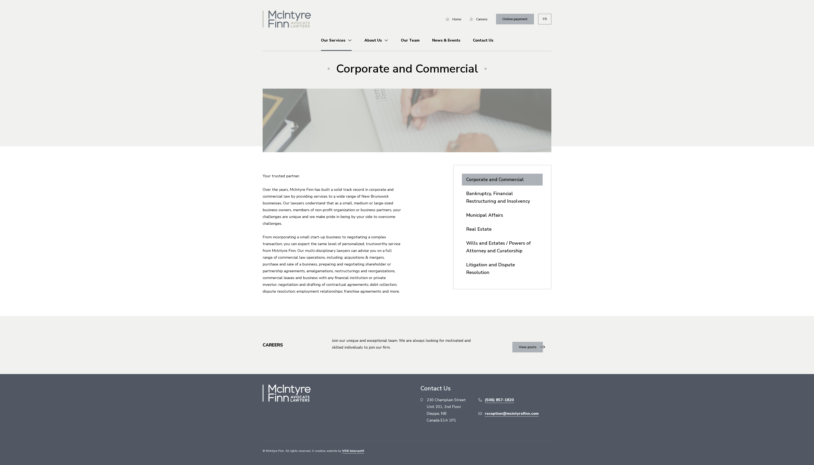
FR (545, 19)
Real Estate (479, 229)
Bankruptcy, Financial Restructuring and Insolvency (498, 197)
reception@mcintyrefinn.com (512, 413)
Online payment (515, 19)
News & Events (446, 40)
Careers (482, 19)
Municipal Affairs (484, 215)
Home (456, 19)
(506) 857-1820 (499, 399)
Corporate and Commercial (495, 179)
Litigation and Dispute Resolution (490, 269)
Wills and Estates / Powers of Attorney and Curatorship (498, 247)
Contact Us (483, 40)
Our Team (410, 40)
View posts (528, 347)
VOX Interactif (353, 451)
